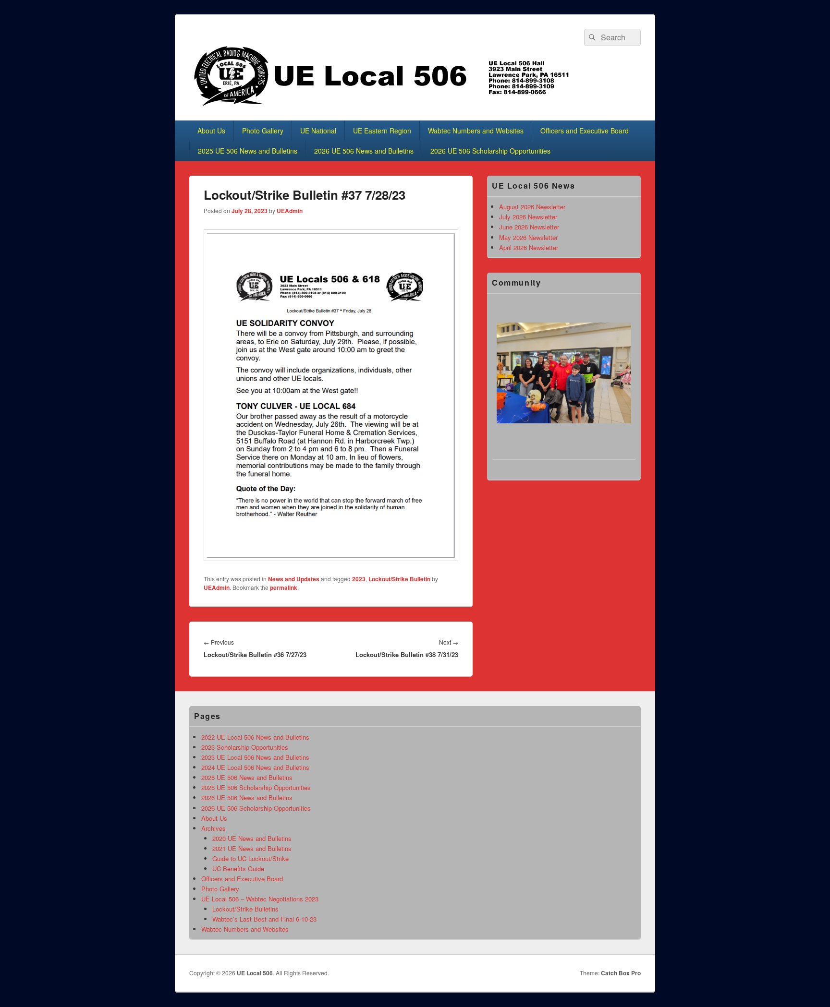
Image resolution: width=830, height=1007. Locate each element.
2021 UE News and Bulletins (252, 848)
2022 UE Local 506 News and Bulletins (255, 737)
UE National (318, 130)
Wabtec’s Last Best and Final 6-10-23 (264, 918)
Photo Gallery (262, 130)
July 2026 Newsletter (528, 216)
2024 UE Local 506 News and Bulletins (255, 767)
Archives (213, 828)
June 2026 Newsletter (529, 226)
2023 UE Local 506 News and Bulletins (255, 757)
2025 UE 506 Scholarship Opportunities (256, 787)
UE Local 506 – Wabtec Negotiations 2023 (259, 898)
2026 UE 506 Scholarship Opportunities (490, 151)
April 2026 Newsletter (528, 247)
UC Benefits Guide (238, 868)
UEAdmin (290, 210)
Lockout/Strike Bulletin (399, 579)
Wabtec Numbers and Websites (476, 130)
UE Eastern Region (382, 130)
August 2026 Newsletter (532, 206)
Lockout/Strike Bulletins (245, 908)
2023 (359, 579)
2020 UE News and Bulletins (252, 838)
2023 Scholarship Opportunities (244, 747)
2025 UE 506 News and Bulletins (247, 151)
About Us (211, 130)
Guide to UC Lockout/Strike (250, 858)
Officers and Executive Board (584, 130)
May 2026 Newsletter (528, 237)
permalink (283, 587)
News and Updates (293, 579)
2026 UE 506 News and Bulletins (364, 151)
